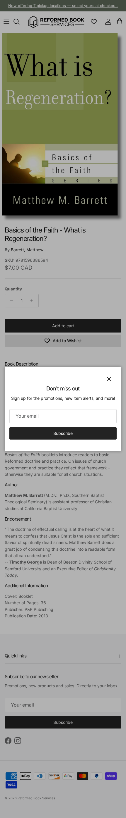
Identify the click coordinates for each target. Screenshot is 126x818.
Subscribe (63, 433)
